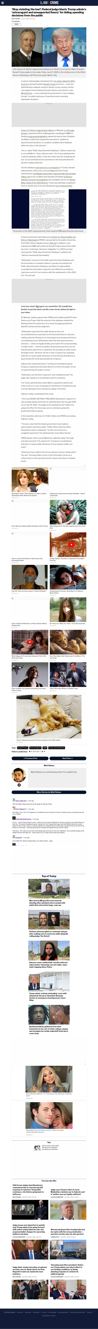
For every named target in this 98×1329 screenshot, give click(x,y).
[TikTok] (34, 752)
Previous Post (31, 758)
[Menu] (2, 3)
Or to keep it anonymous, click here (50, 1148)
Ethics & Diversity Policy (77, 1312)
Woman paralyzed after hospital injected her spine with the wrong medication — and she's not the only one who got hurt (68, 1232)
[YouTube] (30, 752)
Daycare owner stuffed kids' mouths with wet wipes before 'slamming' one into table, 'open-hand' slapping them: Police (48, 964)
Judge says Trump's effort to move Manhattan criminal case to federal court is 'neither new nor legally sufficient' (68, 1192)
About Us (20, 1312)
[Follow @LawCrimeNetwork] (40, 752)
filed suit (53, 243)
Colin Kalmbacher (57, 1197)
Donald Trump (23, 748)
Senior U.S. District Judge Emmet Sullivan (37, 130)
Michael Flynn (26, 93)
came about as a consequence (47, 168)
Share (16, 24)
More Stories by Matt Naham (49, 792)
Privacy (44, 1312)
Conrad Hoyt (55, 1237)
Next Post (67, 758)
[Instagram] (36, 752)
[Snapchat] (42, 752)
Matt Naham (16, 18)
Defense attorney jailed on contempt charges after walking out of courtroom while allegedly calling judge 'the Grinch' (48, 934)
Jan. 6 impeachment (64, 186)
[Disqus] (49, 821)
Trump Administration (57, 748)
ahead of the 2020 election (37, 183)
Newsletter (36, 1312)
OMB (45, 748)
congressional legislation (37, 136)
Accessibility (52, 1312)
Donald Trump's (49, 84)
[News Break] (44, 752)
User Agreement (63, 1312)
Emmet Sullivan (35, 748)
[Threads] (38, 752)
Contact (89, 1312)
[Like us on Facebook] (32, 752)
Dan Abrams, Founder (49, 1315)
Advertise (28, 1312)
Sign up (39, 306)
